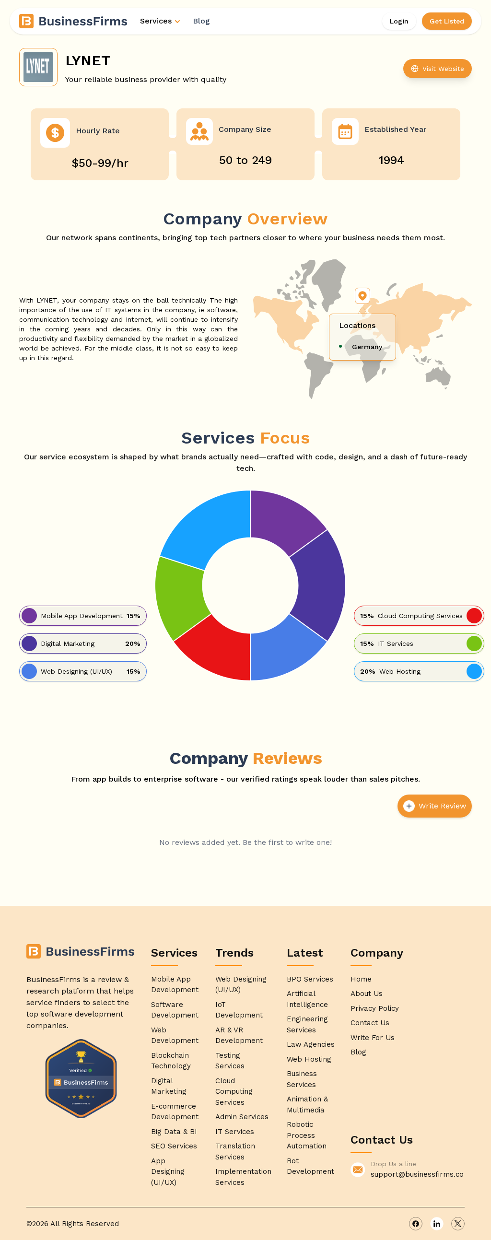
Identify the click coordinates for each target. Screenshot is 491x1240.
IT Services (234, 1131)
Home (361, 979)
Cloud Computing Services (234, 1091)
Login (399, 21)
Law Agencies (311, 1044)
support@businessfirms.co (417, 1174)
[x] (458, 1223)
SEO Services (174, 1146)
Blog (201, 20)
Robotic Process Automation (307, 1135)
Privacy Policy (375, 1008)
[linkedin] (437, 1223)
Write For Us (373, 1037)
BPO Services (310, 979)
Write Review (442, 805)
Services (156, 20)
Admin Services (242, 1116)
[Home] (74, 21)
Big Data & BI (174, 1131)
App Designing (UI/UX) (168, 1172)
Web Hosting (309, 1059)
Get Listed (447, 21)
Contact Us (370, 1022)
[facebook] (415, 1223)
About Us (367, 993)
